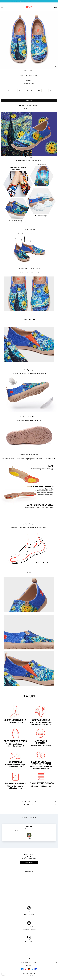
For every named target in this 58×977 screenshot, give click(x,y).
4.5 (23, 90)
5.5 (31, 90)
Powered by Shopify (29, 975)
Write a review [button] (29, 862)
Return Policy (29, 804)
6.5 (39, 90)
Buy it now (29, 100)
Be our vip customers (28, 962)
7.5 (46, 90)
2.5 (8, 90)
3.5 (15, 90)
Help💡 (29, 955)
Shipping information (29, 801)
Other (29, 958)
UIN (29, 72)
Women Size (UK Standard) (29, 87)
